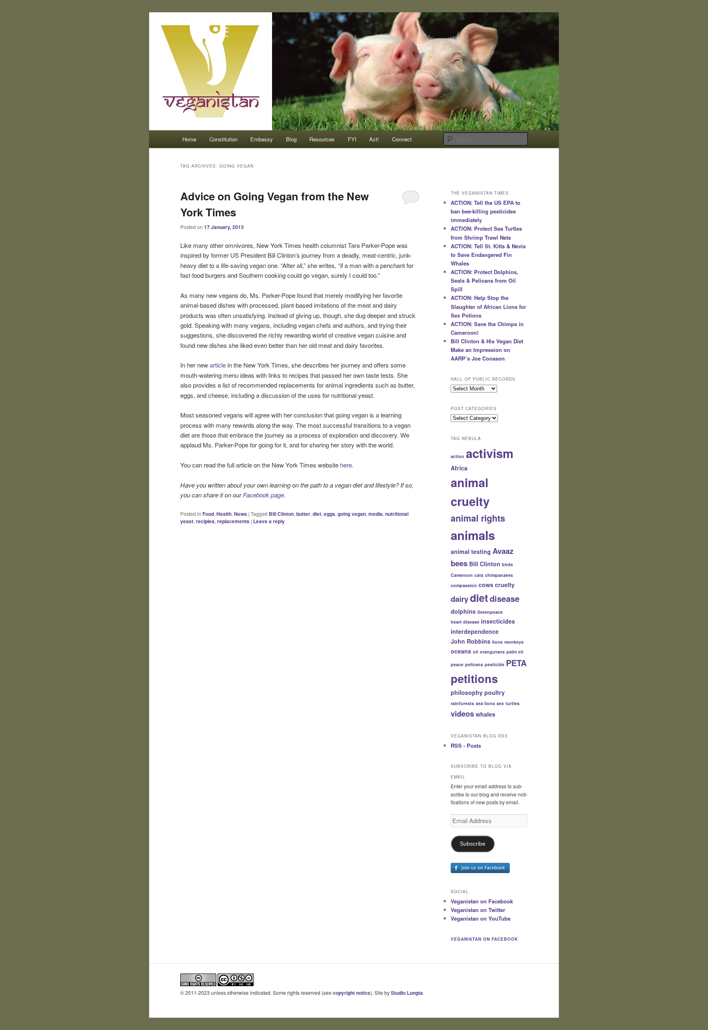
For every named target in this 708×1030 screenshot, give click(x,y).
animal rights (478, 518)
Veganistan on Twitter (478, 910)
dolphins (463, 611)
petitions (474, 678)
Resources (322, 139)
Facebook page (263, 494)
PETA (516, 663)
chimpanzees (499, 575)
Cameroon (462, 575)
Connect (402, 139)
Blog (291, 139)
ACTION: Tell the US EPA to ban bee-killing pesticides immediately (485, 211)
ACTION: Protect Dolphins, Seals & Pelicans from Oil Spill (484, 280)
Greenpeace (490, 612)
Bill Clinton (281, 513)
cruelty (505, 585)
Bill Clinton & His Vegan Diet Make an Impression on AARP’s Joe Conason (487, 349)
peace (457, 664)
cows (486, 585)
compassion (464, 585)
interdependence (475, 631)
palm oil (514, 652)
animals (473, 535)
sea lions (485, 703)
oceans (461, 651)
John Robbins (470, 641)
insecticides (498, 621)
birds (507, 564)
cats (478, 575)
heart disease (465, 622)
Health (223, 513)
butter (303, 513)
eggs (329, 513)
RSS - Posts (466, 745)
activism (489, 453)
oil (475, 652)
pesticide (494, 664)
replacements (233, 521)
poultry (494, 692)
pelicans (474, 664)
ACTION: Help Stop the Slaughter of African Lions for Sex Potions (488, 306)
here (346, 465)
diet (317, 513)
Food (208, 513)
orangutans (492, 652)
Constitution (223, 139)
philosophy (467, 692)
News (240, 513)
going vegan (352, 513)
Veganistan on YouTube (481, 918)
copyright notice (351, 992)
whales (485, 714)
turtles (513, 703)
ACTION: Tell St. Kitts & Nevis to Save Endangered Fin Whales (488, 254)
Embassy (261, 139)
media (375, 513)
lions (497, 642)
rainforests (462, 703)
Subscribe (473, 844)
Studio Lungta (407, 992)
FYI (352, 139)
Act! (374, 139)
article (218, 365)
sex (500, 703)
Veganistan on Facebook (482, 901)
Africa (459, 468)
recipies (205, 521)
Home (189, 139)
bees (459, 563)
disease (505, 598)
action (457, 456)
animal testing (471, 551)
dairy (459, 598)
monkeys (514, 642)
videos (462, 713)
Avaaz (502, 550)
